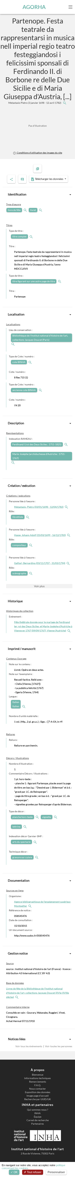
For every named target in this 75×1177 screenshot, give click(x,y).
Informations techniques (37, 1078)
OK (15, 1172)
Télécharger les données (49, 178)
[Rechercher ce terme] (25, 209)
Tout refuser (33, 1172)
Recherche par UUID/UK (37, 1099)
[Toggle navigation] (71, 7)
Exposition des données (37, 1092)
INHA (37, 1113)
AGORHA (34, 7)
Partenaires (37, 1124)
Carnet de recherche (38, 1120)
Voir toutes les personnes (58, 1046)
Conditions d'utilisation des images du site (39, 152)
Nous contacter (37, 1089)
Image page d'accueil (38, 1096)
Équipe (37, 1117)
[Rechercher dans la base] (17, 997)
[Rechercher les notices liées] (64, 102)
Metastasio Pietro (35, 102)
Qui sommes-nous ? (37, 1110)
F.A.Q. (37, 1085)
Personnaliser (56, 1172)
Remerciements (37, 1082)
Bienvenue (37, 1075)
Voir (39, 586)
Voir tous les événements (29, 1046)
